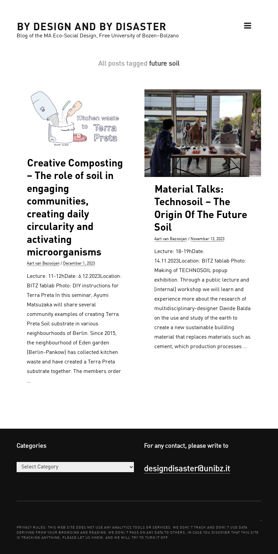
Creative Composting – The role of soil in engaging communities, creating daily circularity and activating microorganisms (75, 207)
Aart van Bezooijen (43, 264)
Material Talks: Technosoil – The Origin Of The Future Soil (200, 207)
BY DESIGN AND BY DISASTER (92, 25)
